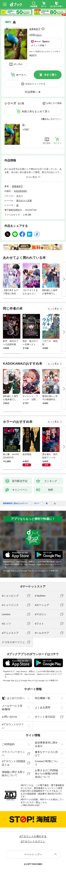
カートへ (21, 74)
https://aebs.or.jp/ (31, 805)
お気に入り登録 (54, 103)
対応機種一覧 (42, 698)
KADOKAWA (20, 191)
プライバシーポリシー (13, 753)
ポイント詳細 (37, 45)
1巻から (45, 119)
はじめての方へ (16, 698)
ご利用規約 (8, 744)
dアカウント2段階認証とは (13, 763)
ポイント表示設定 (45, 716)
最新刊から (56, 119)
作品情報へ (31, 91)
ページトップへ (33, 854)
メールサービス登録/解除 (12, 707)
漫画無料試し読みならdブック (15, 503)
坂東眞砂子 (34, 29)
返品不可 (33, 55)
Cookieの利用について (46, 763)
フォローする (43, 29)
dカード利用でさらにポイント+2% (43, 52)
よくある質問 (42, 707)
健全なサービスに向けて (46, 753)
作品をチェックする (35, 84)
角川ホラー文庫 (24, 200)
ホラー (19, 196)
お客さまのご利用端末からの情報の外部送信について (46, 773)
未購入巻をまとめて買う (36, 111)
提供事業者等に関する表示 (46, 744)
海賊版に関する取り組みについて (13, 773)
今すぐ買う (50, 74)
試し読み (18, 64)
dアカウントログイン (13, 726)
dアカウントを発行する (33, 836)
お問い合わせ (9, 716)
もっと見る (53, 308)
